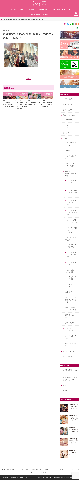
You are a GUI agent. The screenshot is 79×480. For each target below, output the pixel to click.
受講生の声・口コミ (43, 9)
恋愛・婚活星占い (70, 345)
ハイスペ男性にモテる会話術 (72, 202)
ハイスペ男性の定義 (70, 157)
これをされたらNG (72, 286)
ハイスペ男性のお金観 (72, 263)
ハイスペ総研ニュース (70, 144)
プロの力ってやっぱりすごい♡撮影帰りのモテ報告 (74, 442)
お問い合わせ (45, 14)
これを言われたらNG (72, 278)
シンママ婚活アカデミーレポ (70, 337)
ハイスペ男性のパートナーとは (70, 309)
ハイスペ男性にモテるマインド (72, 182)
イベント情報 (67, 104)
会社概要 (6, 477)
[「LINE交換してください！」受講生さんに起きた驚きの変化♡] (64, 408)
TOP (1, 469)
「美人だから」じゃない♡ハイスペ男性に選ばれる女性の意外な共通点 (74, 419)
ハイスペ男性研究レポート (70, 239)
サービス (52, 9)
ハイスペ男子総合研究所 (55, 477)
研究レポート (23, 9)
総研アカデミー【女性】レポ (70, 329)
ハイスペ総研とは (13, 9)
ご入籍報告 (69, 120)
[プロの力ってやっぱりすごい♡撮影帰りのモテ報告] (64, 442)
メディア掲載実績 (35, 14)
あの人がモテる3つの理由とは (74, 430)
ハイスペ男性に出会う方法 (72, 221)
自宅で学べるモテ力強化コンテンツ (70, 379)
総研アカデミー (33, 9)
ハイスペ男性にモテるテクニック (72, 230)
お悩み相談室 (69, 323)
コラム (58, 9)
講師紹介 (68, 150)
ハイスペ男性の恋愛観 (72, 246)
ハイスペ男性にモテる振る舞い (72, 212)
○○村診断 (68, 292)
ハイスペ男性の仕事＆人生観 (72, 254)
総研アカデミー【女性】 (70, 371)
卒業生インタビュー (70, 126)
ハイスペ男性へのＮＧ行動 (70, 271)
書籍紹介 (66, 391)
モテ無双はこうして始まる (74, 453)
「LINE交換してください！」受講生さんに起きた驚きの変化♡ (74, 408)
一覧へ (28, 79)
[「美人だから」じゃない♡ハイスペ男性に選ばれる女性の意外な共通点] (64, 419)
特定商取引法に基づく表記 (19, 477)
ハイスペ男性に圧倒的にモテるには (70, 173)
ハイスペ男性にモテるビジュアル (72, 192)
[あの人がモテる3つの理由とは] (64, 431)
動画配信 (66, 385)
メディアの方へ (68, 351)
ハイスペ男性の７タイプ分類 (70, 165)
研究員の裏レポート (70, 316)
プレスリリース (66, 9)
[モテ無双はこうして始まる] (64, 454)
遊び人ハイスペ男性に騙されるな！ (70, 300)
